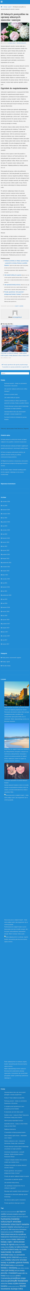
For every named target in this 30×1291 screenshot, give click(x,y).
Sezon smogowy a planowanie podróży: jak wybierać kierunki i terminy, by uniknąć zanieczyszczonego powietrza (13, 455)
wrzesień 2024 (6, 513)
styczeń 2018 (5, 619)
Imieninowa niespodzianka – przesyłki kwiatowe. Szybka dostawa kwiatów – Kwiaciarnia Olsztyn (14, 1154)
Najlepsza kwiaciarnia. (10, 1129)
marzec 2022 (5, 542)
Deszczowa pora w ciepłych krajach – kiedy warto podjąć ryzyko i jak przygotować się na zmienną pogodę (16, 922)
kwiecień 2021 (6, 587)
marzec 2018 (5, 611)
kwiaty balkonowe (18, 1239)
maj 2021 (4, 583)
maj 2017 (4, 640)
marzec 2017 (5, 644)
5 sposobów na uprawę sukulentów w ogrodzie (14, 367)
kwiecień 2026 (6, 509)
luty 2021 (4, 591)
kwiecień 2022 (6, 538)
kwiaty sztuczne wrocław (16, 1260)
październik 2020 (6, 595)
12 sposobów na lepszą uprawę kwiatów (15, 1132)
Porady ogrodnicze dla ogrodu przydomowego (15, 364)
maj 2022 (4, 534)
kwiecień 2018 (6, 607)
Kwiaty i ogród (7, 6)
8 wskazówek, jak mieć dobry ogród (13, 1112)
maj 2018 (4, 603)
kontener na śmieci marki (11, 394)
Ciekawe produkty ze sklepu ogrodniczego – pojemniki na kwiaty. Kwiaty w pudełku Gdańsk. (16, 263)
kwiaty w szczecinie (16, 1265)
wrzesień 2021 (6, 566)
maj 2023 (4, 526)
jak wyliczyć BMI (6, 1229)
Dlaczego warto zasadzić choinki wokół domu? (16, 1191)
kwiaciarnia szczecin (7, 1232)
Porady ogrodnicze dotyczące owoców (14, 1203)
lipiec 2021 (5, 574)
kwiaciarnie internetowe (9, 1237)
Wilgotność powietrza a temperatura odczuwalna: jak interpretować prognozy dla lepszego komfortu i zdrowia (14, 463)
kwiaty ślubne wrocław (23, 1268)
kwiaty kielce (5, 1247)
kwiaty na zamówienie (17, 1255)
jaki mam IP (25, 1227)
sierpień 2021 (6, 570)
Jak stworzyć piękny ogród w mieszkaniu (15, 1199)
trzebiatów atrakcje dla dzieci (13, 1286)
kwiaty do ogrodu (7, 1244)
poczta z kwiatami (9, 1273)
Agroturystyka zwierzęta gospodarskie (8, 1211)
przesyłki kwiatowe (18, 1280)
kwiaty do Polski (20, 1244)
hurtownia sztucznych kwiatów (15, 1224)
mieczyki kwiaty (7, 1270)
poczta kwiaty (20, 1270)
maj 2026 (4, 505)
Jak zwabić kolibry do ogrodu (12, 275)
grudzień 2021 (6, 554)
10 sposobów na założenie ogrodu (13, 1179)
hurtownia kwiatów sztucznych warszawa (17, 1216)
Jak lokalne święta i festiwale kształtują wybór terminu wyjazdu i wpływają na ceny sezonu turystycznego (13, 472)
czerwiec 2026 (6, 501)
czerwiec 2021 (6, 579)
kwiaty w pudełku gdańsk (11, 1262)
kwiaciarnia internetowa (19, 1229)
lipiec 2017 (5, 631)
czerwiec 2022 (6, 530)
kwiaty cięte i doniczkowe (13, 1242)
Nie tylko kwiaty (6, 665)
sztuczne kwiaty (6, 1283)
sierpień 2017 (6, 627)
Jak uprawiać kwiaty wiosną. (12, 284)
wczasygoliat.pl (21, 43)
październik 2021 (6, 562)
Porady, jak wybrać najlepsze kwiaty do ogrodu (16, 1176)
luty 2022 (4, 546)
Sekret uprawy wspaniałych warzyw (13, 1120)
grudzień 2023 (6, 522)
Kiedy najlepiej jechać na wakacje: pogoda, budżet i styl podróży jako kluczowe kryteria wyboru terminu (15, 1064)
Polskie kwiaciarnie (11, 1275)
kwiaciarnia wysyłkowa (18, 1234)
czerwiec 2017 (6, 636)
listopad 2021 (5, 558)
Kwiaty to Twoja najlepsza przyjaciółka (14, 1097)
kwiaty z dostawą (9, 1268)
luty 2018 (4, 615)
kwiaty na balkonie (16, 1247)
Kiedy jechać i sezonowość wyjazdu (11, 657)
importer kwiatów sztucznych (11, 1227)
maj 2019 (4, 599)
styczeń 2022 (5, 550)
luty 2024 (4, 517)
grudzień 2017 (6, 623)
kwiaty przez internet (9, 1257)
